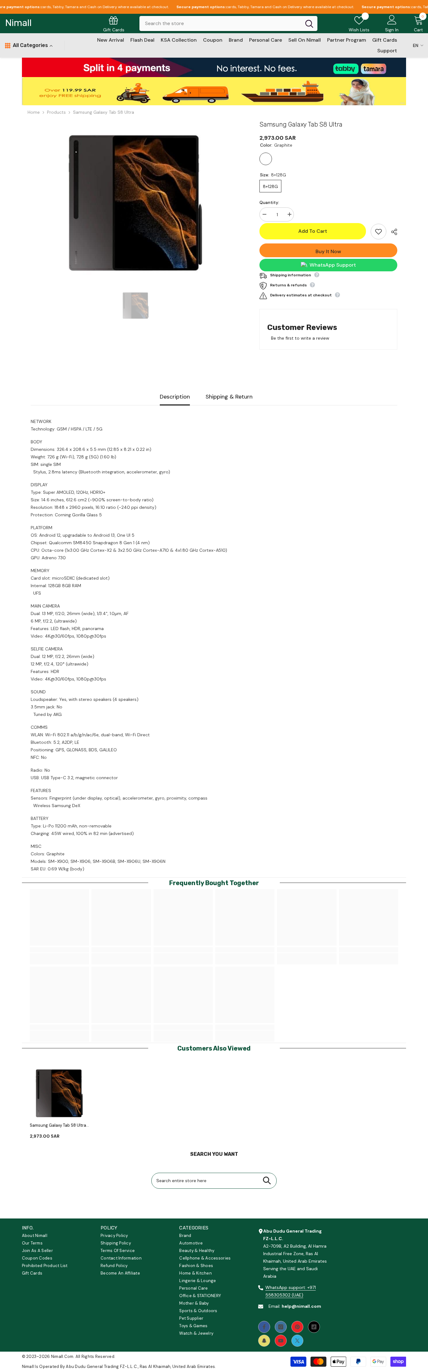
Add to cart (314, 231)
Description (175, 396)
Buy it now (328, 251)
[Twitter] (297, 1341)
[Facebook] (264, 1327)
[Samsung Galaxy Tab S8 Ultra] (59, 1093)
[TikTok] (314, 1327)
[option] (135, 201)
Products (56, 112)
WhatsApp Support (333, 265)
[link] (214, 67)
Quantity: (269, 202)
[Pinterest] (297, 1327)
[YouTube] (281, 1341)
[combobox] (220, 23)
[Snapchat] (264, 1341)
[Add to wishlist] (378, 231)
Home (34, 112)
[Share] (391, 231)
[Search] (228, 23)
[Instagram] (281, 1327)
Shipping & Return (229, 396)
